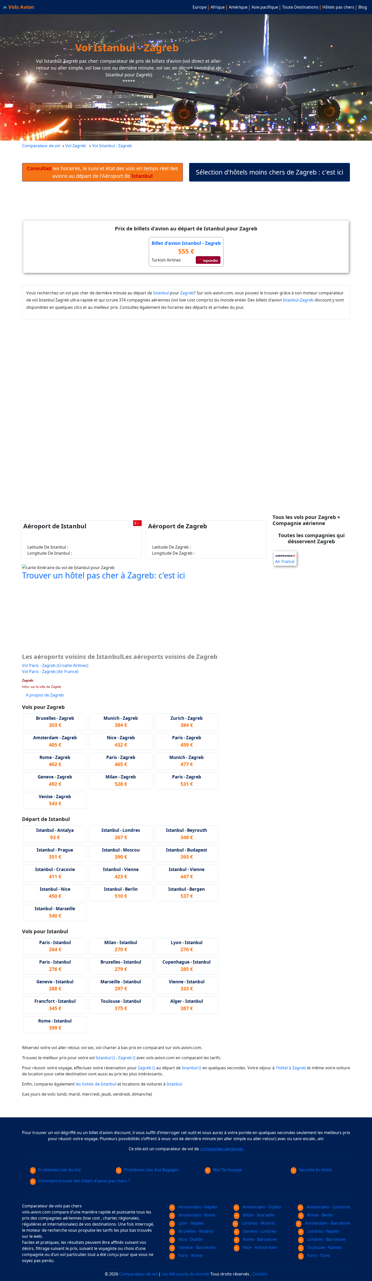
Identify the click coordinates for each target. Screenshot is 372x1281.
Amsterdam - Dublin (261, 1207)
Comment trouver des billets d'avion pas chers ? (84, 1181)
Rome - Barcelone (259, 1239)
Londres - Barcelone (325, 1239)
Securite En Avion (315, 1170)
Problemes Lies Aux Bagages (151, 1170)
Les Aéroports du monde (185, 1274)
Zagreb (187, 293)
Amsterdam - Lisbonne (328, 1207)
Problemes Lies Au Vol (59, 1170)
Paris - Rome (189, 1255)
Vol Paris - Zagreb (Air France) (50, 671)
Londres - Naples (322, 1231)
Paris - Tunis (318, 1255)
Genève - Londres (259, 1231)
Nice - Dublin (190, 1239)
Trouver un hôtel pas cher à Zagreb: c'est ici (103, 575)
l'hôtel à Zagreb (291, 1068)
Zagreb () (126, 1057)
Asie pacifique (265, 7)
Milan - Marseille (258, 1215)
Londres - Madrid (258, 1223)
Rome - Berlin (319, 1215)
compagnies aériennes (221, 1149)
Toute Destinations (300, 7)
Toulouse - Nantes (324, 1247)
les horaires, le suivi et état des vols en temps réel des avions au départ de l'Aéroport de (102, 172)
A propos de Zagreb (45, 695)
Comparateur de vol (41, 145)
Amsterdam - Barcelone (327, 1223)
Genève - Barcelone (196, 1247)
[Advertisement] (186, 205)
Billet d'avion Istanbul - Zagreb (186, 243)
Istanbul (161, 293)
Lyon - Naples (190, 1223)
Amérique (238, 7)
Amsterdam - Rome (196, 1215)
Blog (362, 7)
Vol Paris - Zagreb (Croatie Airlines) (55, 665)
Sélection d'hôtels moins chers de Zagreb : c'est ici (269, 172)
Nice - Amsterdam (259, 1247)
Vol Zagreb (75, 145)
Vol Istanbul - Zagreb (112, 145)
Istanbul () (105, 1057)
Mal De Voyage (227, 1170)
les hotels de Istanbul (96, 1084)
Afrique (218, 7)
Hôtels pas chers (338, 7)
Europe (199, 7)
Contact (259, 1274)
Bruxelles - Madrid (195, 1231)
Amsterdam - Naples (197, 1207)
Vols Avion (20, 7)
